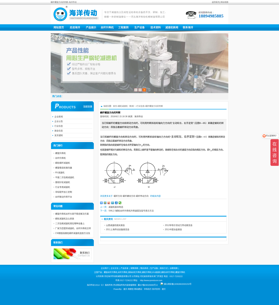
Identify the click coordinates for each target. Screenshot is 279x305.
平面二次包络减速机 (64, 177)
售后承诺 (144, 268)
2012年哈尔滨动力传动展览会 (178, 225)
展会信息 (58, 130)
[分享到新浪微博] (109, 203)
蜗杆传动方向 (142, 196)
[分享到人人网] (116, 203)
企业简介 (105, 268)
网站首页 (59, 27)
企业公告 (58, 121)
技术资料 (155, 27)
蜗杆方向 (118, 196)
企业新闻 (58, 116)
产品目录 (124, 268)
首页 (115, 106)
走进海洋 (75, 27)
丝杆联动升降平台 (63, 197)
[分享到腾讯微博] (112, 203)
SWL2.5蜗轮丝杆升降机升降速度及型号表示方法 (131, 210)
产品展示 (91, 27)
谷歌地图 (174, 268)
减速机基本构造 (115, 207)
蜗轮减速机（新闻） (126, 106)
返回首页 (216, 2)
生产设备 (139, 27)
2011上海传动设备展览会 (117, 229)
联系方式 (164, 268)
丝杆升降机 (107, 27)
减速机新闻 (171, 27)
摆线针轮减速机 (62, 182)
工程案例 (123, 27)
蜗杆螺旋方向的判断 (154, 106)
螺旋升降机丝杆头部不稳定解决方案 (72, 214)
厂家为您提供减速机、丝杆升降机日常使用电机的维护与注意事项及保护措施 (73, 229)
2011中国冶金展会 (173, 229)
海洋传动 (138, 116)
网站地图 (224, 2)
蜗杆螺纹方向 (129, 196)
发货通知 (58, 135)
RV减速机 (59, 172)
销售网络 (134, 268)
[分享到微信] (120, 203)
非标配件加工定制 (63, 192)
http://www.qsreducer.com (151, 280)
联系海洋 (188, 27)
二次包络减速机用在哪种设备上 (70, 223)
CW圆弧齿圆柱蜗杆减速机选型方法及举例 (72, 234)
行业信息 (140, 106)
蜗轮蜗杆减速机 (62, 163)
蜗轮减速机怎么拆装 (64, 218)
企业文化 (115, 268)
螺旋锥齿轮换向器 (63, 167)
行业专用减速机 (62, 187)
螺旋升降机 (60, 153)
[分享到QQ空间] (105, 203)
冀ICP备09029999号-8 (148, 285)
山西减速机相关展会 (115, 225)
